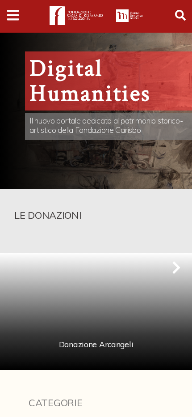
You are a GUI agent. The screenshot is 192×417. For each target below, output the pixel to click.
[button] (176, 267)
